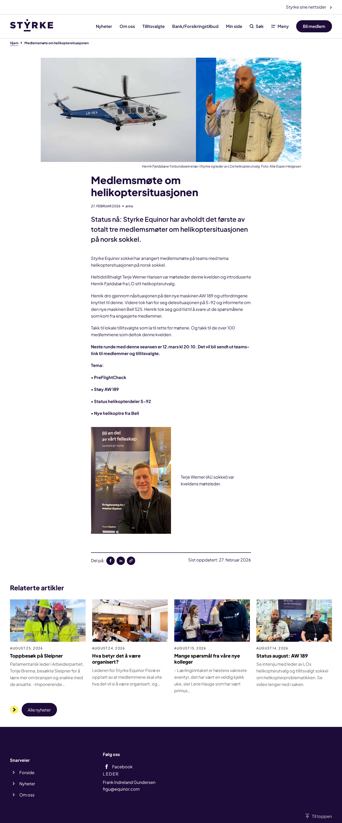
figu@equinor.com (121, 789)
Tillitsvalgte (153, 26)
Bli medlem (314, 26)
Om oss (127, 26)
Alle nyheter (39, 709)
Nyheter (104, 26)
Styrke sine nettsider (306, 7)
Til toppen (322, 816)
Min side (234, 26)
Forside (26, 772)
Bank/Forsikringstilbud (195, 26)
